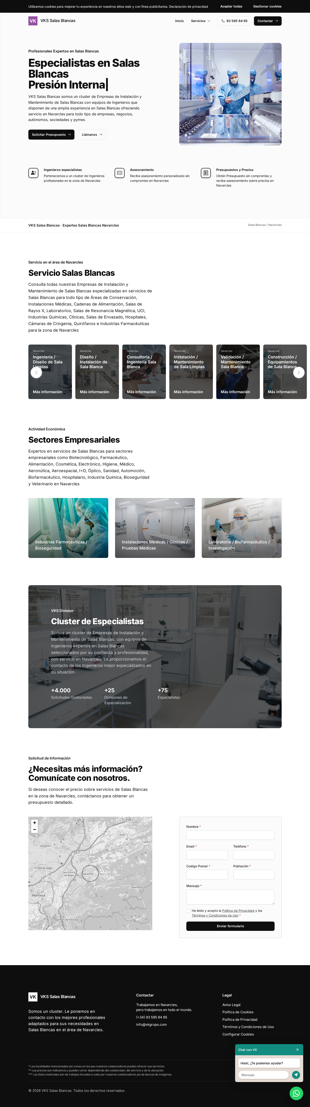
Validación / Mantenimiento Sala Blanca (236, 362)
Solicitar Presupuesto (49, 134)
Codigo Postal (198, 866)
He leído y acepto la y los (227, 913)
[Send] (296, 1075)
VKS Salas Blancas (57, 20)
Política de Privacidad (238, 910)
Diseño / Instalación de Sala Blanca (93, 362)
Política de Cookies (237, 1012)
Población (242, 866)
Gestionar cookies (267, 6)
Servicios (198, 21)
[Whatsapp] (296, 1093)
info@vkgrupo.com (151, 1024)
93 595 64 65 (237, 21)
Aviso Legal (231, 1005)
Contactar (265, 21)
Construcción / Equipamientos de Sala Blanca (282, 362)
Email (191, 846)
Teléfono (241, 846)
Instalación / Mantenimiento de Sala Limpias (189, 362)
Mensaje (194, 886)
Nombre (193, 826)
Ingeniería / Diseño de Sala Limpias (47, 362)
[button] (299, 372)
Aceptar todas (231, 6)
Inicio (179, 21)
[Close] (297, 1049)
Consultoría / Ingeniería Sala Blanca (141, 362)
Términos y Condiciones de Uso (215, 915)
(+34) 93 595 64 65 (151, 1017)
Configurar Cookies (238, 1034)
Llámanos (89, 134)
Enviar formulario (230, 926)
